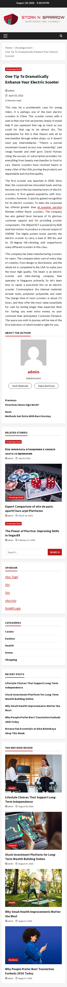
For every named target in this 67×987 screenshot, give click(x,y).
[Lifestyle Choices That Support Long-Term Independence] (33, 773)
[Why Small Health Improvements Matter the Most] (33, 888)
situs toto (10, 600)
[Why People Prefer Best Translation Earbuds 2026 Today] (33, 945)
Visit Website (20, 385)
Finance (12, 845)
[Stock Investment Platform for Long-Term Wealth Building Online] (33, 831)
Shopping (11, 659)
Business (13, 960)
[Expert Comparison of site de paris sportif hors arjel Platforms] (33, 483)
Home (9, 652)
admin (11, 90)
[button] (5, 36)
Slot (7, 584)
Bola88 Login (13, 608)
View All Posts (46, 385)
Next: (28, 414)
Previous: (22, 402)
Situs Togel (11, 576)
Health (9, 645)
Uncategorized (13, 69)
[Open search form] (61, 35)
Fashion (10, 638)
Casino (9, 631)
